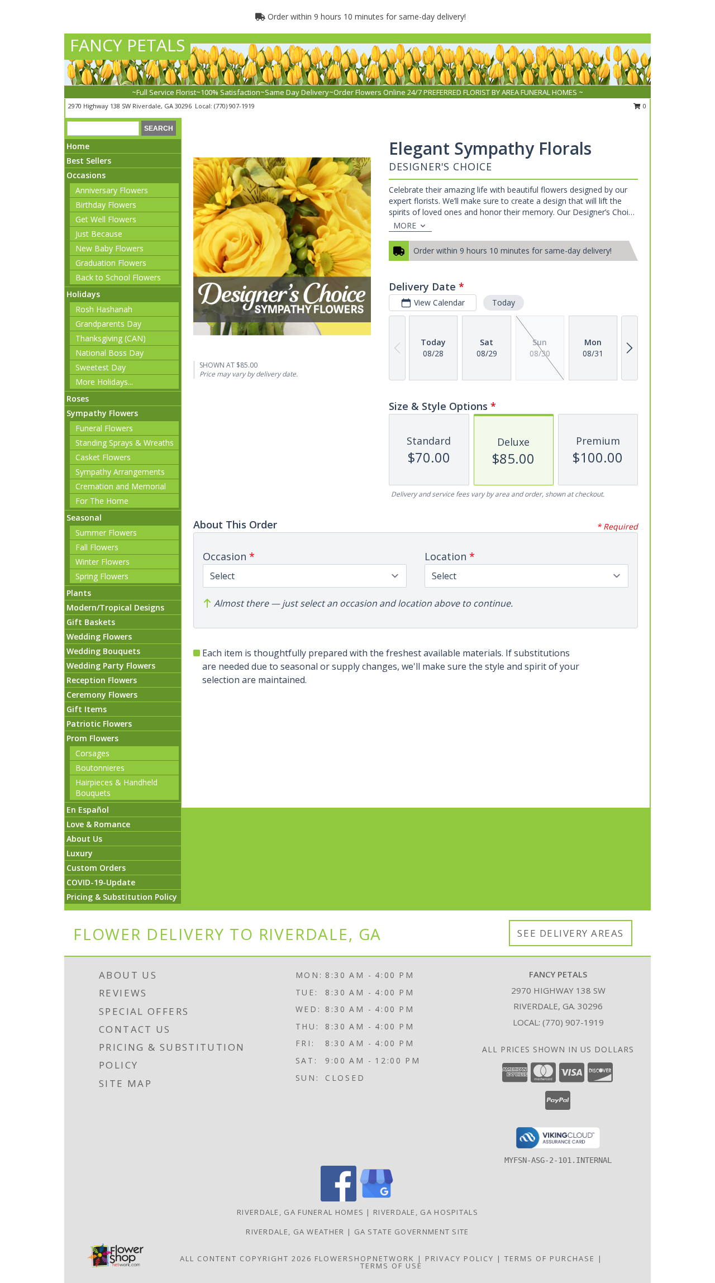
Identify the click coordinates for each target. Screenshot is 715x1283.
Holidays (83, 294)
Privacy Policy (459, 1258)
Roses (77, 398)
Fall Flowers (96, 547)
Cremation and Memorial (120, 486)
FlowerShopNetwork (364, 1258)
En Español (87, 809)
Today (503, 302)
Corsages (92, 753)
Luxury (79, 853)
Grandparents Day (108, 323)
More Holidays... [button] (104, 381)
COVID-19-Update (100, 882)
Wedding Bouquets (103, 651)
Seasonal (84, 517)
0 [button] (644, 106)
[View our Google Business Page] (376, 1198)
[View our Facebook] (338, 1198)
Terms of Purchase (549, 1258)
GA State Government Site (411, 1232)
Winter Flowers (102, 561)
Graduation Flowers (110, 262)
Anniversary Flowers (111, 190)
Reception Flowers (101, 680)
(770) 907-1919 (234, 106)
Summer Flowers (106, 532)
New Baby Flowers (109, 248)
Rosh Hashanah (103, 309)
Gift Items (86, 709)
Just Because (98, 233)
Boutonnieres (100, 767)
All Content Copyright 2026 (246, 1258)
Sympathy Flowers (102, 413)
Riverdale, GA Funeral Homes (300, 1212)
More (404, 225)
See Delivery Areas (570, 933)
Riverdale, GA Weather (295, 1232)
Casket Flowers (103, 457)
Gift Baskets (90, 622)
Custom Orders (96, 867)
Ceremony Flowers (101, 694)
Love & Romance (98, 824)
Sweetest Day (100, 367)
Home (77, 146)
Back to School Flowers (118, 277)
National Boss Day (109, 352)
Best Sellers (88, 160)
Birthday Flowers (105, 204)
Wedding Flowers (99, 636)
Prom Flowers (92, 738)
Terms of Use (391, 1266)
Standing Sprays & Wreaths (124, 442)
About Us (84, 838)
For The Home (101, 500)
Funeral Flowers (104, 428)
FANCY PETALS (127, 45)
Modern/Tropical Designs (115, 607)
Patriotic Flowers (99, 723)
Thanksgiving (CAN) (110, 338)
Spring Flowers (101, 576)
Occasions (86, 175)
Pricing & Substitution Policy (121, 896)
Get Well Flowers (105, 219)
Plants (78, 593)
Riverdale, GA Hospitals (425, 1212)
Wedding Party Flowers (110, 665)
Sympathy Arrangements (120, 471)
